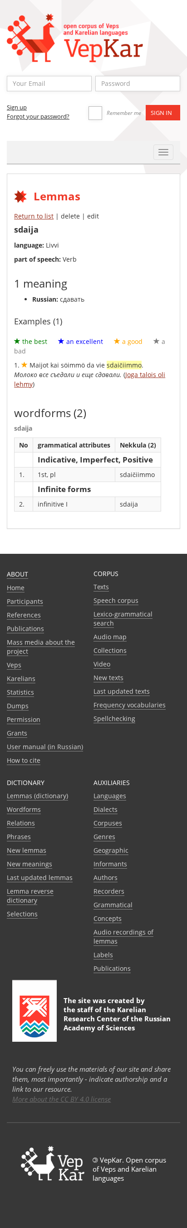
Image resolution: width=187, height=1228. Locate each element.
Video (102, 664)
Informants (110, 864)
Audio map (110, 636)
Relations (21, 823)
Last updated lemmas (40, 877)
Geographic (111, 850)
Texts (101, 586)
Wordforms (24, 809)
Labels (103, 954)
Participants (25, 601)
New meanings (29, 864)
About (17, 574)
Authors (106, 877)
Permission (23, 719)
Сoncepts (108, 918)
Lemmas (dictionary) (37, 795)
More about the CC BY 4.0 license (61, 1099)
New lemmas (26, 850)
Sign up (17, 107)
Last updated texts (122, 691)
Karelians (21, 678)
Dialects (106, 809)
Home (16, 587)
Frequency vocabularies (130, 705)
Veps (14, 665)
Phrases (19, 836)
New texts (108, 677)
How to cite (23, 760)
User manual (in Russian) (45, 746)
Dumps (18, 705)
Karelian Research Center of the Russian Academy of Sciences (117, 1018)
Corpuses (108, 823)
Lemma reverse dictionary (30, 896)
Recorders (109, 891)
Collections (110, 650)
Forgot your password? (38, 116)
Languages (110, 795)
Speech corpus (116, 600)
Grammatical (113, 904)
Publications (25, 628)
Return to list (34, 216)
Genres (104, 836)
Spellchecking (114, 718)
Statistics (20, 692)
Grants (17, 733)
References (24, 615)
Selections (22, 914)
